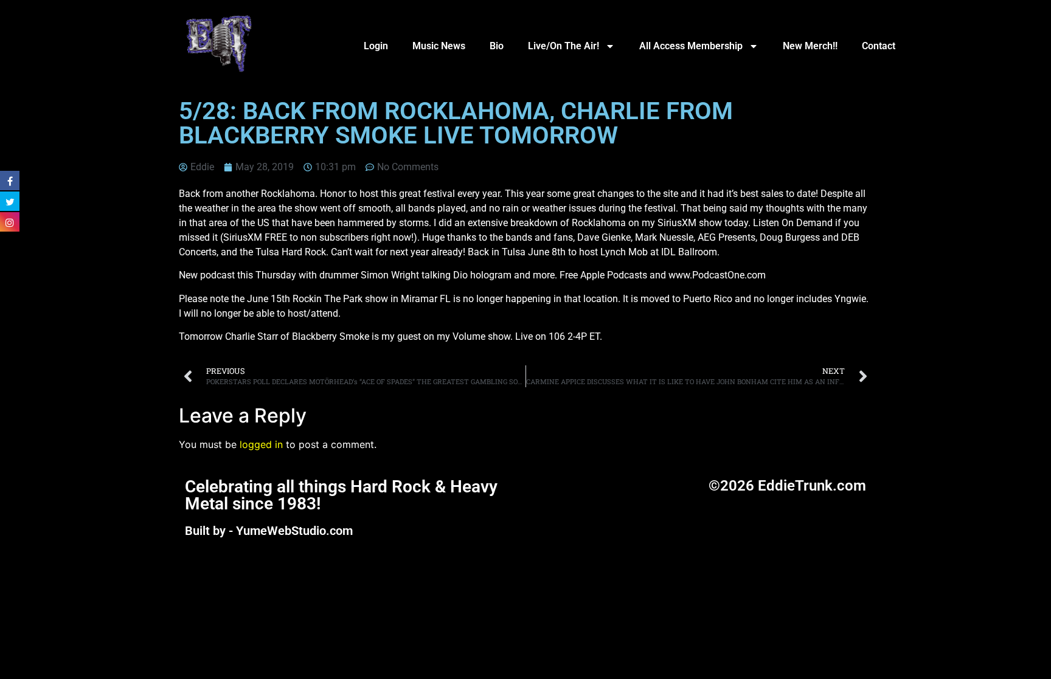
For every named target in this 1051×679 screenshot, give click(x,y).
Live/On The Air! (563, 46)
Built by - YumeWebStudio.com (269, 530)
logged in (261, 444)
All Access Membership (691, 46)
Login (376, 46)
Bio (497, 46)
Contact (878, 46)
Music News (438, 46)
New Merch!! (810, 46)
